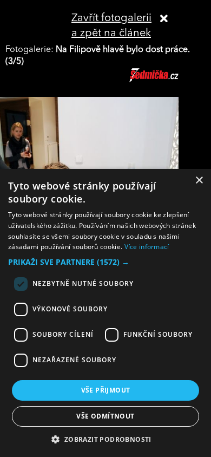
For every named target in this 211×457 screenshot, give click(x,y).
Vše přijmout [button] (105, 390)
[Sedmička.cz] (167, 80)
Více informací (146, 246)
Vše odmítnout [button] (105, 416)
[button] (105, 262)
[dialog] (105, 313)
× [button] (199, 181)
